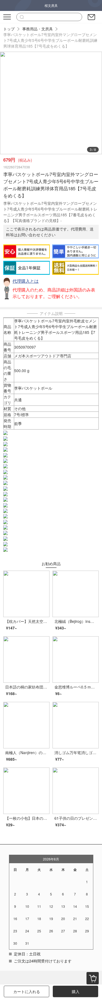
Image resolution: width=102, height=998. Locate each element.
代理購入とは (26, 281)
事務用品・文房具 (37, 28)
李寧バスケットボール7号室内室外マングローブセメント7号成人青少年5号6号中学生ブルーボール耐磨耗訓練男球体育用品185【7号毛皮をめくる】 (50, 40)
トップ (9, 28)
